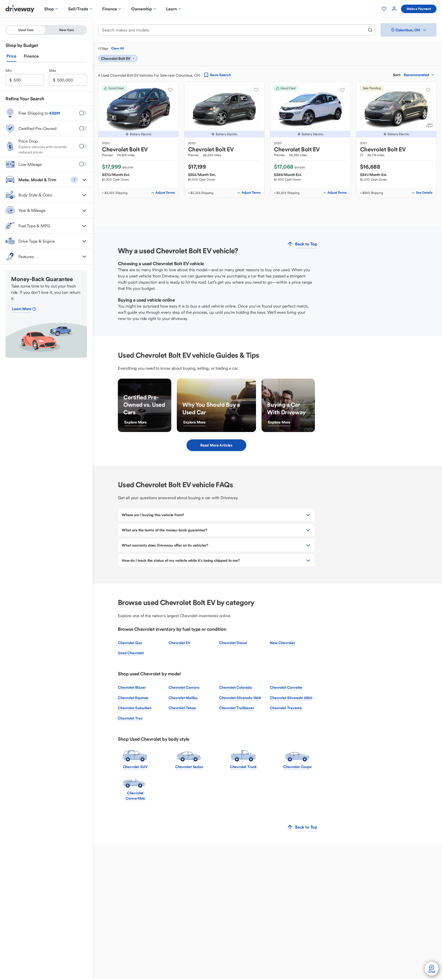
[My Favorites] (384, 9)
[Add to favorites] (170, 90)
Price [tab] (11, 56)
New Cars (66, 30)
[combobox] (233, 30)
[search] (370, 29)
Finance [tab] (31, 56)
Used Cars (26, 30)
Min (9, 70)
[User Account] (394, 9)
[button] (46, 179)
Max (52, 70)
